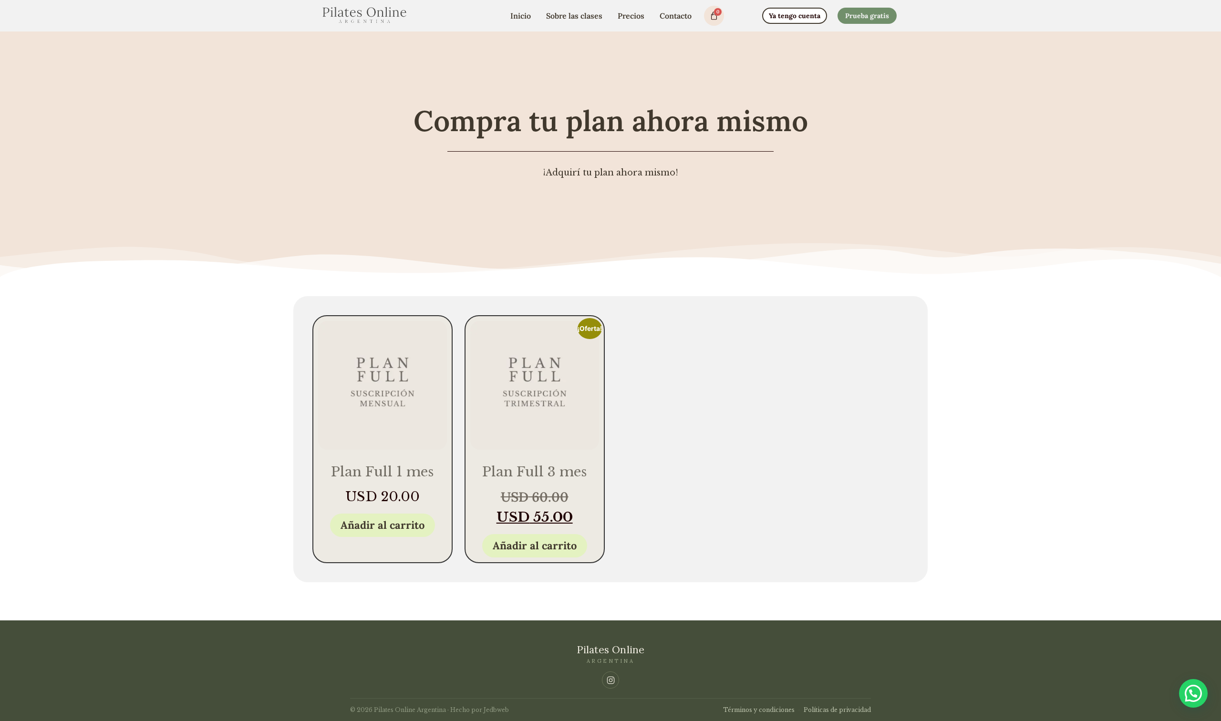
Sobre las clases (574, 16)
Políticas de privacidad (837, 709)
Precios (631, 16)
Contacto (676, 16)
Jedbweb (496, 709)
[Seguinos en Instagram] (610, 680)
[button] (1193, 693)
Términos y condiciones (759, 709)
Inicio (520, 16)
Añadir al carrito (382, 525)
